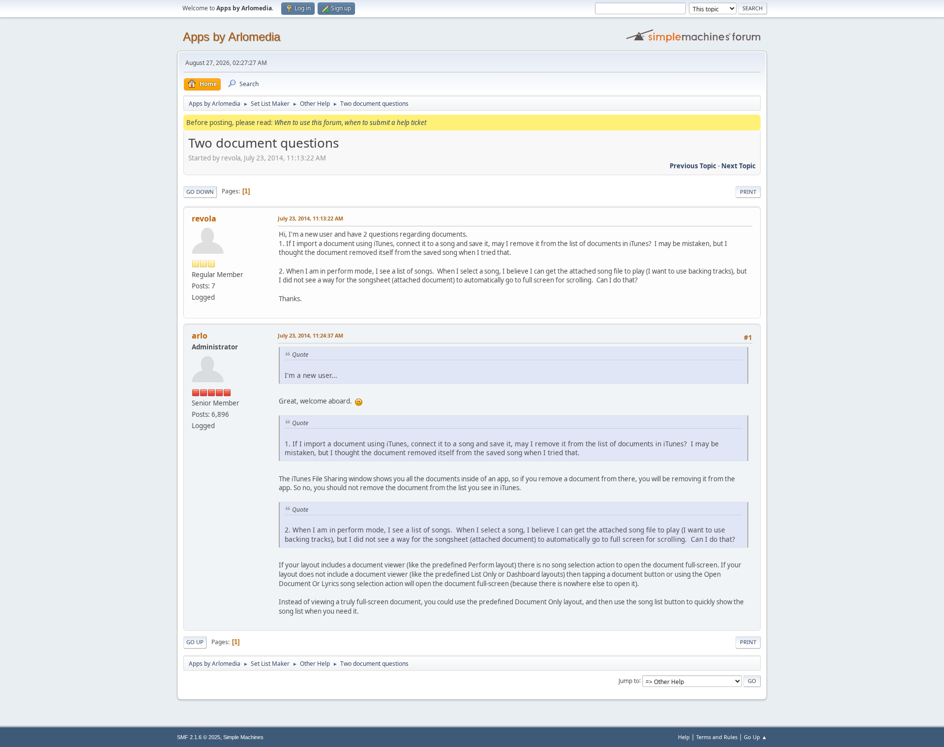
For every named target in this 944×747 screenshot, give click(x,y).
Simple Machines (243, 737)
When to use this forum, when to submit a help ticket (350, 122)
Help (684, 737)
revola (204, 218)
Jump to (629, 680)
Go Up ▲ (755, 737)
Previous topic (693, 165)
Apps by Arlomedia (231, 36)
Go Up (195, 642)
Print (748, 191)
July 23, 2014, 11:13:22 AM (310, 218)
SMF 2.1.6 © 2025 (198, 737)
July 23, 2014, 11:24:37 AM (310, 335)
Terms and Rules (717, 737)
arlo (199, 335)
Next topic (738, 165)
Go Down (200, 191)
